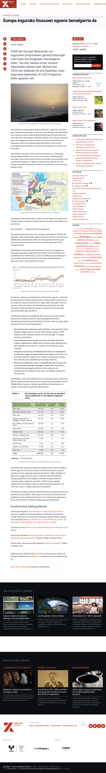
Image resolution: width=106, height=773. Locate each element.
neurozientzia (96, 263)
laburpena (97, 255)
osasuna (79, 266)
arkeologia (85, 231)
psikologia (97, 266)
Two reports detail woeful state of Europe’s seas (47, 527)
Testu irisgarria (18, 39)
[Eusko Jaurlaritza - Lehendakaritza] (66, 749)
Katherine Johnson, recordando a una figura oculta (17, 690)
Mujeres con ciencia (47, 668)
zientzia (96, 269)
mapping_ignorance (81, 257)
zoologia (92, 272)
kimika (78, 254)
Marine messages (53, 543)
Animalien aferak (78, 176)
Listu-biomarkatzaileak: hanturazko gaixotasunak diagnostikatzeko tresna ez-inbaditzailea (88, 158)
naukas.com (36, 556)
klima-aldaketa (87, 255)
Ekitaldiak (75, 196)
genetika (80, 246)
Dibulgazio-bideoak (81, 183)
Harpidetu (96, 65)
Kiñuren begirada (78, 212)
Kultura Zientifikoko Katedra (39, 726)
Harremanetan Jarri (70, 726)
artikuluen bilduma (96, 231)
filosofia (91, 243)
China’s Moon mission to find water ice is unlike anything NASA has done (87, 692)
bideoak (98, 233)
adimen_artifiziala (79, 229)
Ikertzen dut (76, 209)
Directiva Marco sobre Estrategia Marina (46, 511)
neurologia (87, 263)
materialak (81, 261)
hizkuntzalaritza (80, 249)
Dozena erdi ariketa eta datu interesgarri (86, 188)
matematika (95, 257)
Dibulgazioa (7, 15)
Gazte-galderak (77, 204)
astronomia (88, 233)
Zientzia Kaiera (56, 726)
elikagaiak (95, 240)
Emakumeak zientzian (80, 199)
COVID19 (75, 181)
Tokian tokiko (77, 217)
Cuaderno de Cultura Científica (17, 668)
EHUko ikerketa (77, 193)
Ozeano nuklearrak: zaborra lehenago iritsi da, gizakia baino (16, 617)
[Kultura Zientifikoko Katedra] (17, 749)
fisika (97, 243)
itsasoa (75, 49)
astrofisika (77, 233)
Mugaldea (15, 15)
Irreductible (38, 554)
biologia (85, 237)
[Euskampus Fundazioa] (41, 749)
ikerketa (89, 249)
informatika (95, 249)
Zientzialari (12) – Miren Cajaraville (87, 616)
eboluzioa (93, 237)
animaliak (89, 229)
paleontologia (88, 266)
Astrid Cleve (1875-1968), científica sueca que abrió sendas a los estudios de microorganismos (52, 691)
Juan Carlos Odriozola (20, 567)
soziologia (77, 269)
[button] (5, 39)
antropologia (97, 229)
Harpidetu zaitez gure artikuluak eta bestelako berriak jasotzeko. (85, 59)
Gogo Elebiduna (78, 206)
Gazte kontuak (79, 201)
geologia (90, 246)
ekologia (89, 240)
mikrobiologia (78, 263)
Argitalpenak (76, 178)
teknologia (85, 269)
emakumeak (81, 243)
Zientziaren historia (79, 219)
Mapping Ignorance (80, 668)
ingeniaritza (80, 251)
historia (96, 246)
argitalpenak (77, 231)
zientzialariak (84, 272)
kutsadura (83, 49)
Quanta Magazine (78, 214)
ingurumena (90, 251)
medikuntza (90, 260)
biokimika (76, 237)
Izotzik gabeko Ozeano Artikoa (51, 616)
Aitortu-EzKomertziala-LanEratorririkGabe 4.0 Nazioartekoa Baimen (39, 768)
